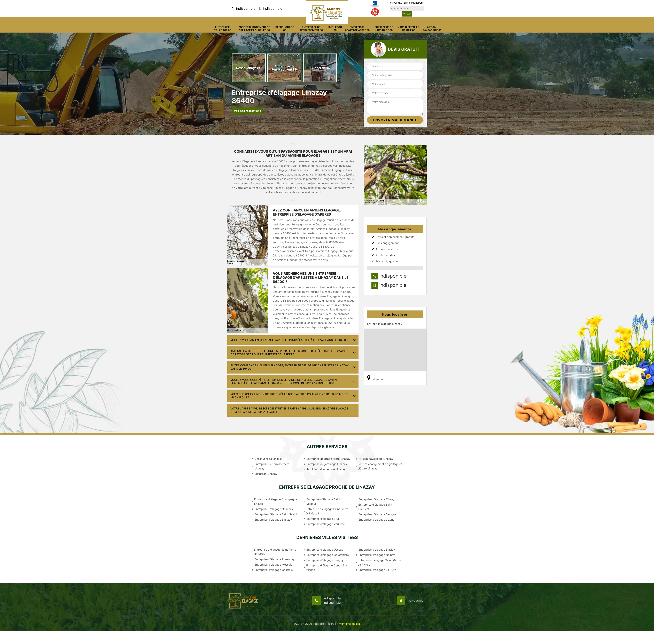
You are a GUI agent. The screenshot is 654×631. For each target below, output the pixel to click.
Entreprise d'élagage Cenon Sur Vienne (326, 568)
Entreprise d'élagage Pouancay (274, 559)
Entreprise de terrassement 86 (311, 29)
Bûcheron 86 (335, 29)
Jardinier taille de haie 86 (408, 29)
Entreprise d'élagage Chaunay (273, 509)
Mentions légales (350, 623)
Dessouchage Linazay (268, 458)
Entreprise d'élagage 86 (222, 29)
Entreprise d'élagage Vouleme (325, 524)
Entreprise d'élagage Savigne (377, 514)
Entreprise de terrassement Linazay (271, 466)
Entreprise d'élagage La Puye (377, 570)
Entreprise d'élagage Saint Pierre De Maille (275, 552)
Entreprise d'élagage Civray (376, 499)
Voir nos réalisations (247, 110)
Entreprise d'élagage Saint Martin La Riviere (379, 562)
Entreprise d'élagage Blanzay (273, 519)
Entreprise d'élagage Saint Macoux (323, 501)
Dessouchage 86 (284, 29)
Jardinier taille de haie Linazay (326, 469)
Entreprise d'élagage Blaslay (377, 549)
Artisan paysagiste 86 (432, 29)
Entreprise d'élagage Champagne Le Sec (275, 501)
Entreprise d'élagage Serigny (325, 560)
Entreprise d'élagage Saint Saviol (275, 514)
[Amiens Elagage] (327, 12)
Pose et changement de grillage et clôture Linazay (380, 466)
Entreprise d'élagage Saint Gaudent (375, 507)
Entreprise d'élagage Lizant (376, 519)
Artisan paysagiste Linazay (376, 458)
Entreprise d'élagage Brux (323, 518)
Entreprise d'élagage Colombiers (327, 555)
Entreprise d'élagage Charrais (273, 570)
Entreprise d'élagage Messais (273, 564)
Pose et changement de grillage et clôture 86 (254, 29)
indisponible (245, 8)
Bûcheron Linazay (265, 473)
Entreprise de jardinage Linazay (326, 464)
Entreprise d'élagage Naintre (377, 555)
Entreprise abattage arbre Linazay (328, 458)
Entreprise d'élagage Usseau (324, 549)
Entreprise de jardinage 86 (384, 29)
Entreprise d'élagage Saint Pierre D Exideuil (327, 511)
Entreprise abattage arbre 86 (357, 29)
